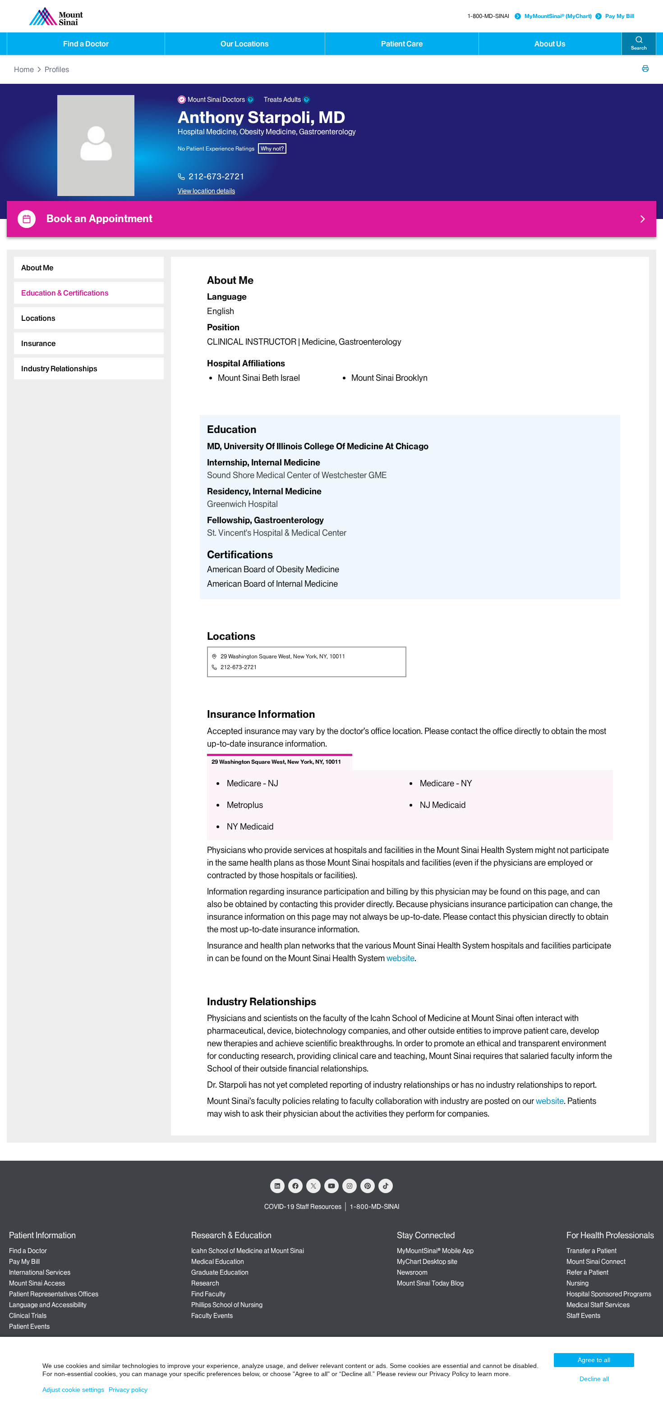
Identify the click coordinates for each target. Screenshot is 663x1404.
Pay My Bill (619, 16)
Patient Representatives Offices (53, 1294)
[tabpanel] (410, 328)
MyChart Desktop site (427, 1262)
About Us (550, 43)
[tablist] (85, 314)
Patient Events (29, 1326)
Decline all (594, 1378)
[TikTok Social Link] (385, 1186)
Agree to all (594, 1359)
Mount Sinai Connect (596, 1262)
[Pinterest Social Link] (367, 1186)
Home (24, 69)
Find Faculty (208, 1294)
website (400, 958)
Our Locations (245, 43)
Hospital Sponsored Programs (608, 1294)
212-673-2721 (216, 176)
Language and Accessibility (48, 1305)
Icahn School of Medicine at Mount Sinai (247, 1251)
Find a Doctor (86, 43)
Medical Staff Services (598, 1305)
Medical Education (217, 1262)
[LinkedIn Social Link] (277, 1186)
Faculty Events (212, 1316)
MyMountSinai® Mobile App (435, 1251)
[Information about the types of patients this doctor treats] (306, 99)
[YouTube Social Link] (331, 1186)
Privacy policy (128, 1389)
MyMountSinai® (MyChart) (558, 16)
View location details (206, 191)
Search (639, 48)
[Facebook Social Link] (295, 1186)
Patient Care (402, 43)
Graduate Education (220, 1272)
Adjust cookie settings (73, 1389)
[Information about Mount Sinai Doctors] (250, 99)
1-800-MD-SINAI (488, 16)
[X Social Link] (313, 1186)
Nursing (577, 1283)
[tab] (89, 267)
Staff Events (583, 1316)
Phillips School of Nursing (226, 1305)
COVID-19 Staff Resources (302, 1207)
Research (205, 1283)
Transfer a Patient (591, 1251)
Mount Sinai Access (37, 1283)
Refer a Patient (587, 1272)
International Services (39, 1272)
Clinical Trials (27, 1316)
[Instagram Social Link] (349, 1186)
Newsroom (412, 1272)
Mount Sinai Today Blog (430, 1283)
